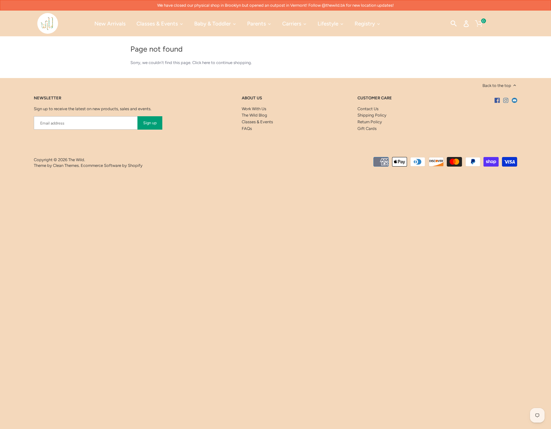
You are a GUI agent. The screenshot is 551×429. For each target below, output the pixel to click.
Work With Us (254, 108)
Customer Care (374, 98)
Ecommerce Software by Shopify (112, 165)
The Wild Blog (254, 115)
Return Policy (369, 121)
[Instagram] (505, 100)
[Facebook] (497, 100)
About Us (252, 98)
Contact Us (367, 108)
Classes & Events (257, 121)
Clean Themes (66, 165)
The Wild (76, 159)
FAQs (247, 128)
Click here (201, 62)
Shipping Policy (371, 115)
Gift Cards (367, 128)
